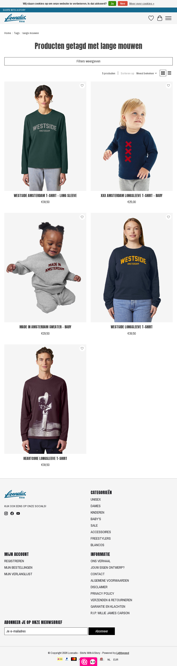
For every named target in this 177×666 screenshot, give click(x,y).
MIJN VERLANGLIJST (18, 574)
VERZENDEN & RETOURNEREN (111, 600)
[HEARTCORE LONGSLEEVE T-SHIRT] (45, 399)
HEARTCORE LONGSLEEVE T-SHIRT (45, 458)
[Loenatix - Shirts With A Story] (15, 18)
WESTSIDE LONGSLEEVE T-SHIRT (132, 326)
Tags (17, 33)
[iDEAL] (60, 659)
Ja (112, 3)
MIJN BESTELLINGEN (18, 567)
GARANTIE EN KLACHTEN (108, 606)
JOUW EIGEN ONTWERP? (108, 567)
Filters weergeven (88, 61)
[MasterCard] (74, 659)
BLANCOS (97, 544)
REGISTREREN (14, 561)
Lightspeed (122, 653)
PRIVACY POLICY (102, 593)
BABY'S (96, 518)
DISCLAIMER (99, 587)
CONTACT (98, 574)
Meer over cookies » (141, 3)
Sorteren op (127, 73)
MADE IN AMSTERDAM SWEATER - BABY (45, 326)
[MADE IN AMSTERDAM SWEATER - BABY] (45, 267)
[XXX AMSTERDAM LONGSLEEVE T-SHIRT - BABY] (132, 136)
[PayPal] (67, 659)
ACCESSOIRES (101, 531)
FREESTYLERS (101, 538)
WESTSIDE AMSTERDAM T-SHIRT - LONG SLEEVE (45, 195)
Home (7, 33)
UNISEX (96, 499)
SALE (94, 525)
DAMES (96, 505)
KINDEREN (97, 512)
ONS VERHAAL (101, 561)
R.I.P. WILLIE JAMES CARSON (110, 613)
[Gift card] (101, 659)
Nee (122, 3)
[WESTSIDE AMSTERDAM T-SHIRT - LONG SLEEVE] (45, 136)
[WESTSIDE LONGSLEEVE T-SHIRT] (132, 267)
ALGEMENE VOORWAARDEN (110, 580)
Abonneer (101, 631)
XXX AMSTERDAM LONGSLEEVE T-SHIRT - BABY (131, 195)
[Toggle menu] (168, 18)
